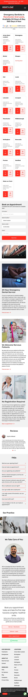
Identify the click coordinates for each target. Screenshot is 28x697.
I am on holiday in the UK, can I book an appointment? (12, 503)
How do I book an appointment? (10, 467)
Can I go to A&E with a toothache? (11, 489)
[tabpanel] (14, 441)
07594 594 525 (18, 81)
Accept (5, 693)
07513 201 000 (18, 102)
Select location (6, 217)
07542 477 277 (5, 143)
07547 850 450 (18, 143)
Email (3, 230)
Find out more (5, 312)
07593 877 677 (18, 123)
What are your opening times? (10, 463)
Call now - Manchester (14, 626)
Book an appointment (7, 423)
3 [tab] (15, 450)
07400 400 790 (6, 102)
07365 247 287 (5, 81)
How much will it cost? (8, 499)
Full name (4, 211)
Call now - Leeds (14, 631)
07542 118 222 (18, 39)
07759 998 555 (5, 39)
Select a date (5, 224)
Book (10, 49)
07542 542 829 (6, 60)
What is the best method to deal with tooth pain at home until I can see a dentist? (13, 481)
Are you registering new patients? (11, 471)
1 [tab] (12, 450)
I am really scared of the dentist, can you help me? (13, 494)
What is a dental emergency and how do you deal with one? (12, 475)
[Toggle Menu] (25, 7)
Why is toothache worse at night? (11, 486)
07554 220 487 (6, 185)
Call (5, 49)
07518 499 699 (5, 164)
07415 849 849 (6, 123)
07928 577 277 (18, 164)
